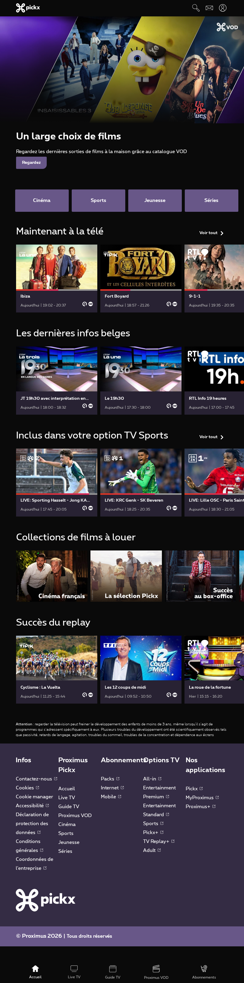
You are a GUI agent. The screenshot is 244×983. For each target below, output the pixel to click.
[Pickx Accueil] (45, 900)
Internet (110, 788)
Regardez (31, 163)
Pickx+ (151, 832)
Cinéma (67, 824)
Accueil (66, 788)
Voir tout (208, 233)
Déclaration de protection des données (32, 823)
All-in (150, 779)
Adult (150, 850)
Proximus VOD (75, 815)
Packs (108, 779)
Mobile (109, 796)
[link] (56, 278)
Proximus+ (199, 806)
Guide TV (68, 806)
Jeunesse (68, 842)
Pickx (192, 788)
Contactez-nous (34, 779)
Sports (65, 833)
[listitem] (51, 575)
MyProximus (200, 797)
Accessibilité (30, 805)
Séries (65, 851)
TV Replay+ (157, 841)
